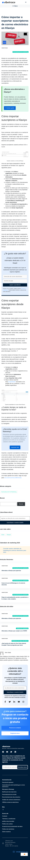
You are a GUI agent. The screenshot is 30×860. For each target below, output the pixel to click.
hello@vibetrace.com (22, 852)
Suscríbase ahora (22, 767)
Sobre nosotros (6, 831)
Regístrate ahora (15, 733)
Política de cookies (7, 824)
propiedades (12, 381)
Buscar (21, 504)
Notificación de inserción (9, 792)
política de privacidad (8, 821)
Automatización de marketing (20, 52)
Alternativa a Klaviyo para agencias (11, 570)
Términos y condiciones (8, 818)
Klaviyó (9, 534)
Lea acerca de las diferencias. (13, 477)
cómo (2, 534)
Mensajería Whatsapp (8, 789)
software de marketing (22, 628)
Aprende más (15, 447)
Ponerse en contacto (15, 727)
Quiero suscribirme (15, 285)
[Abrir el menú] (3, 809)
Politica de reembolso (8, 829)
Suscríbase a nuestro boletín (15, 522)
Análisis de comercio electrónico (11, 799)
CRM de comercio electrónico (10, 802)
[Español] (24, 854)
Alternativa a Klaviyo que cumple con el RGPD (14, 630)
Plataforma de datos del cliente (20, 640)
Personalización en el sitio (9, 794)
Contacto (4, 816)
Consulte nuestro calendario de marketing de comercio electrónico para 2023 (14, 550)
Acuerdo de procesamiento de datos (12, 826)
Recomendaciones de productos (11, 797)
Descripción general (7, 782)
